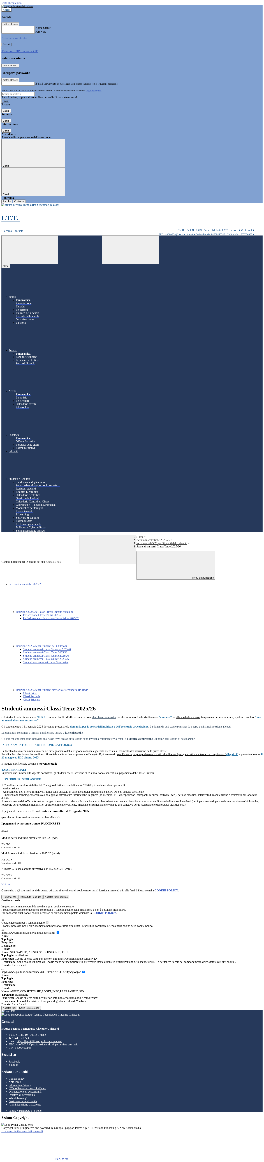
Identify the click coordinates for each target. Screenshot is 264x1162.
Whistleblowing (18, 1098)
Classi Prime (30, 693)
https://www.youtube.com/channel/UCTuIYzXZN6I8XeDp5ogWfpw (41, 971)
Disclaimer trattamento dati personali (22, 1131)
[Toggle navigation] (29, 249)
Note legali (15, 1081)
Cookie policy (17, 1078)
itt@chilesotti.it (39, 1041)
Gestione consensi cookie (23, 1101)
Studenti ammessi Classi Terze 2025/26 (45, 652)
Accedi (6, 9)
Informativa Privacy (20, 1085)
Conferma (19, 201)
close (5, 266)
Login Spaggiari (93, 90)
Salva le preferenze (29, 1008)
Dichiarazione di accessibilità (25, 1091)
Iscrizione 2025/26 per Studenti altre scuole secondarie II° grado (52, 689)
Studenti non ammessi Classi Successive (45, 662)
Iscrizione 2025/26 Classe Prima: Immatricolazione (45, 611)
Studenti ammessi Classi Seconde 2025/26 (47, 649)
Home (139, 536)
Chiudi (6, 111)
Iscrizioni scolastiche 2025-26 (153, 540)
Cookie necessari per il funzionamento (23, 922)
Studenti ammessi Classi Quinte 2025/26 (46, 658)
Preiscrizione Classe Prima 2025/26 (43, 615)
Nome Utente (43, 27)
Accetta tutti (56, 897)
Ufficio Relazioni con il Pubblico (27, 1088)
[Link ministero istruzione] (17, 6)
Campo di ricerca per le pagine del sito (23, 561)
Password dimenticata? (14, 38)
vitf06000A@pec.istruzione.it (46, 1044)
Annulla (7, 201)
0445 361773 (21, 1037)
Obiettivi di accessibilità (22, 1094)
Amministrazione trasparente (25, 1104)
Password (40, 31)
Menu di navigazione (203, 577)
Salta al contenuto (11, 2)
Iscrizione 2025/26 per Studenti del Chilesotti (161, 543)
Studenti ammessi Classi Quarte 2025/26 (46, 655)
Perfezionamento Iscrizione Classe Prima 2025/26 (51, 618)
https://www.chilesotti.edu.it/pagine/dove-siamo (28, 932)
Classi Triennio (31, 699)
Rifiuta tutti (30, 897)
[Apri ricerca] (130, 249)
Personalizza (9, 897)
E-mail (39, 83)
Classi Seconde (31, 696)
